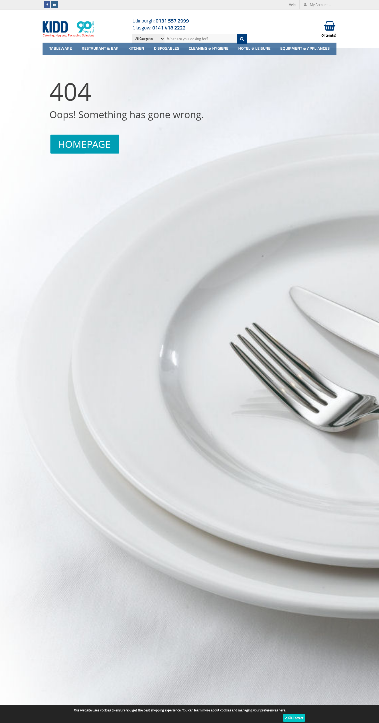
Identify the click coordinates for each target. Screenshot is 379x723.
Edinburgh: (161, 20)
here (282, 710)
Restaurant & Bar (100, 48)
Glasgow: (159, 27)
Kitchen (136, 48)
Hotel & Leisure (254, 48)
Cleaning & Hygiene (208, 48)
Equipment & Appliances (305, 48)
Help (292, 4)
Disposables (166, 48)
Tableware (60, 48)
